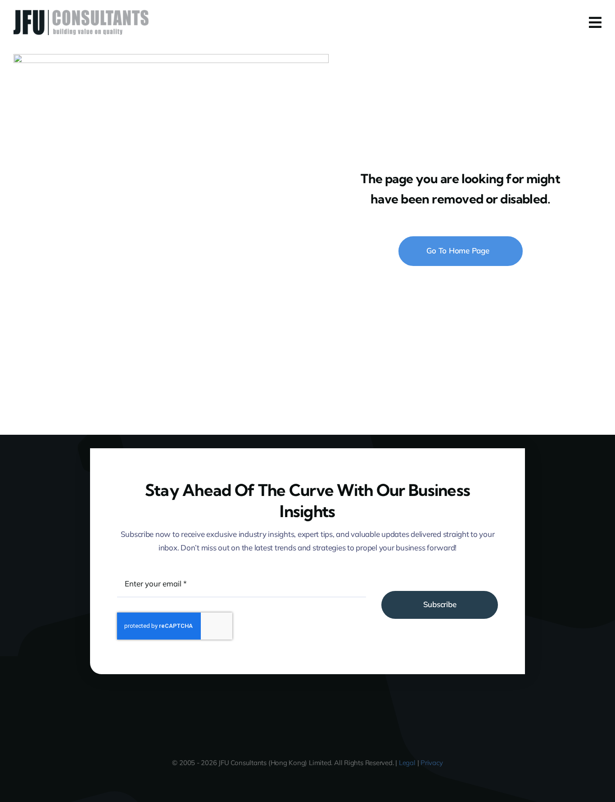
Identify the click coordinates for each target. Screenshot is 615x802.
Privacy (432, 762)
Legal (407, 762)
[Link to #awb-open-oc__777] (595, 22)
